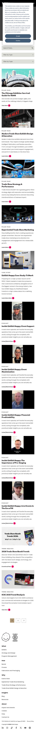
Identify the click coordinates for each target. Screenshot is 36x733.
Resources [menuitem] (5, 699)
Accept (18, 36)
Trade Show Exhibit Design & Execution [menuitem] (14, 688)
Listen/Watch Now (8, 341)
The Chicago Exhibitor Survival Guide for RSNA (16, 94)
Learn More (6, 156)
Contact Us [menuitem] (5, 717)
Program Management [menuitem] (9, 656)
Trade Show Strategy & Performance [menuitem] (14, 685)
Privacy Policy (30, 721)
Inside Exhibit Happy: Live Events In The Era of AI (18, 507)
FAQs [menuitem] (3, 714)
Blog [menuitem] (3, 696)
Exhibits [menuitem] (4, 650)
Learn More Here (8, 298)
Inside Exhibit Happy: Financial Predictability (16, 416)
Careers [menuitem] (4, 711)
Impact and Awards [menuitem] (8, 707)
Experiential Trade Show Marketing (18, 229)
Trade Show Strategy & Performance (12, 185)
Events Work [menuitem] (6, 679)
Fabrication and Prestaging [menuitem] (11, 670)
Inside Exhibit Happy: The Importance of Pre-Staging (14, 461)
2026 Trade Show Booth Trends (15, 551)
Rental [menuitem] (4, 664)
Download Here (7, 566)
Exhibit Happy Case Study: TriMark (17, 275)
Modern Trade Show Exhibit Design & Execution (17, 134)
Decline (18, 40)
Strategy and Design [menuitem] (8, 653)
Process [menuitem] (4, 667)
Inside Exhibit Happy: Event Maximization (14, 370)
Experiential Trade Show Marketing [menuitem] (13, 682)
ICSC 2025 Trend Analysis (13, 594)
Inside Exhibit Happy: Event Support (18, 326)
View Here (6, 105)
